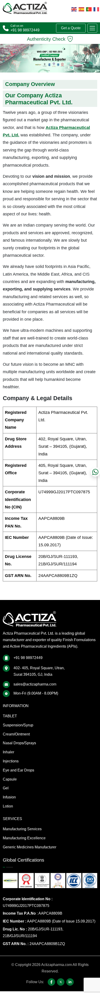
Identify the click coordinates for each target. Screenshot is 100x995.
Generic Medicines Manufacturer (29, 847)
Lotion (8, 806)
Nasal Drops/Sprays (19, 743)
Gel (6, 788)
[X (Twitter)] (60, 982)
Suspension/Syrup (18, 725)
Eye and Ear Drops (18, 770)
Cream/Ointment (16, 734)
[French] (96, 9)
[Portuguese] (89, 9)
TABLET (10, 716)
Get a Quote (71, 28)
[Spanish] (81, 9)
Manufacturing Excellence (24, 838)
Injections (11, 761)
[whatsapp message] (95, 472)
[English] (74, 9)
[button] (92, 28)
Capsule (10, 779)
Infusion (9, 797)
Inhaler (8, 752)
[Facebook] (51, 982)
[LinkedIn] (70, 982)
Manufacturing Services (22, 829)
